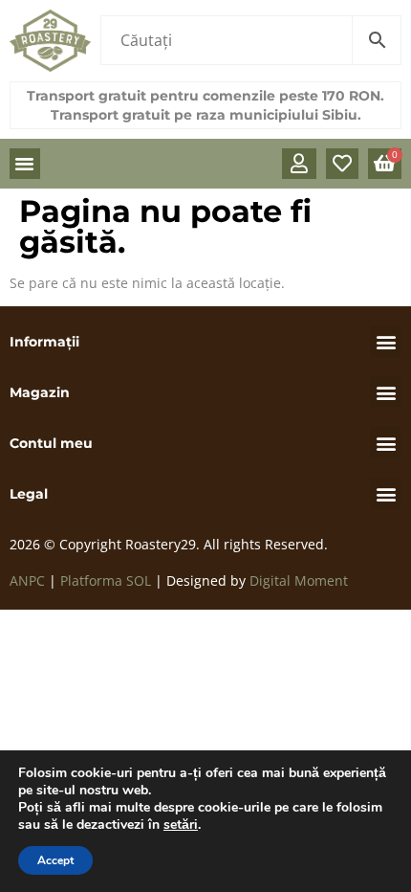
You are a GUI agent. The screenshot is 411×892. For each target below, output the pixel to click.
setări (180, 825)
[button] (25, 163)
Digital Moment (298, 580)
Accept (55, 860)
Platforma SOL (105, 580)
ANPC (27, 580)
